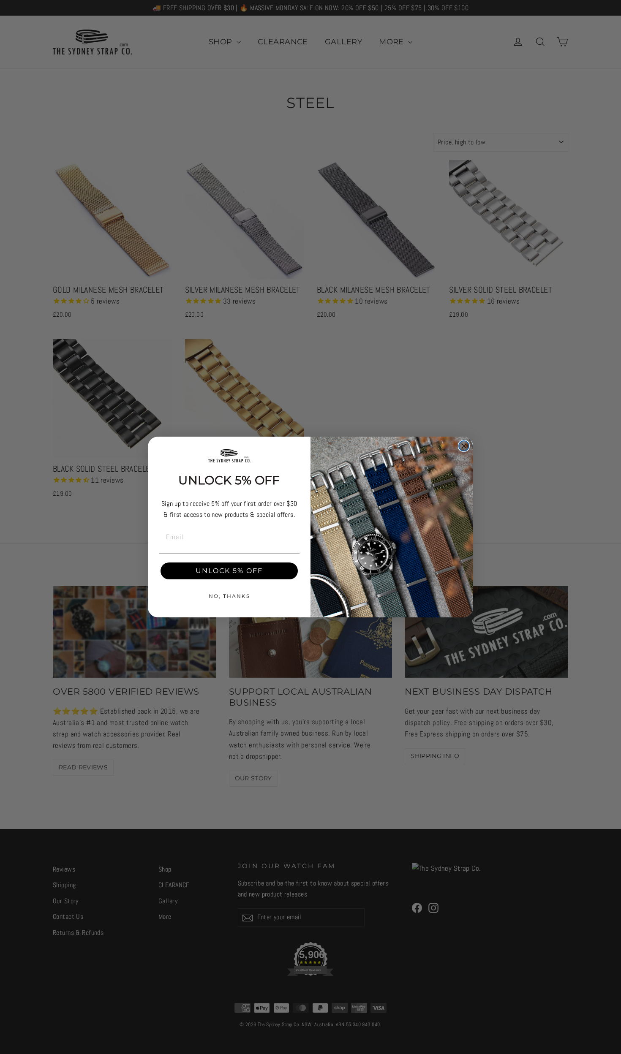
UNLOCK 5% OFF (229, 571)
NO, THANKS (229, 596)
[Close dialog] (464, 446)
